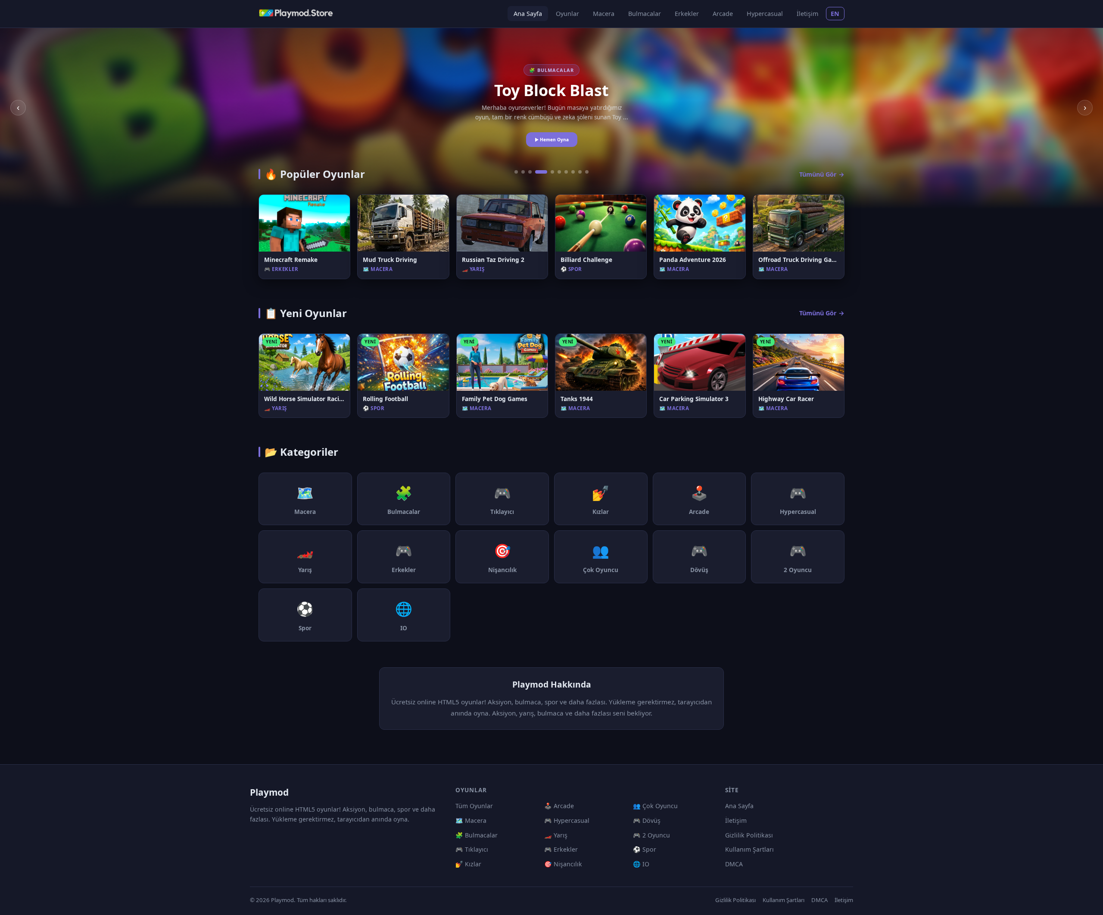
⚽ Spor (644, 849)
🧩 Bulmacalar (476, 835)
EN (835, 13)
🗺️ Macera (470, 820)
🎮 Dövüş (647, 820)
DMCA (734, 864)
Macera (603, 13)
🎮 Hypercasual (566, 820)
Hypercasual (765, 13)
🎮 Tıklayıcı (471, 849)
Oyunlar (567, 13)
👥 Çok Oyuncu (655, 806)
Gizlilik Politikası (749, 835)
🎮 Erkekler (561, 849)
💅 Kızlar (468, 864)
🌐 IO (641, 864)
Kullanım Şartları (749, 849)
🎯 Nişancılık (563, 864)
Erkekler (687, 13)
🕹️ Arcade (559, 806)
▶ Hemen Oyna (552, 140)
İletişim (807, 13)
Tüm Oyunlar (474, 806)
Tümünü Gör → (821, 174)
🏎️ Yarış (555, 835)
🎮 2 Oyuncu (651, 835)
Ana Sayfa (528, 13)
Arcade (723, 13)
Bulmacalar (644, 13)
